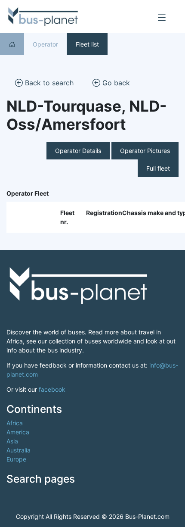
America (17, 432)
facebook (52, 389)
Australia (18, 450)
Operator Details (78, 150)
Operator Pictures (145, 150)
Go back (115, 82)
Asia (12, 441)
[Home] (12, 44)
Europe (16, 459)
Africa (14, 423)
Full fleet (158, 168)
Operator (45, 44)
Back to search (48, 82)
